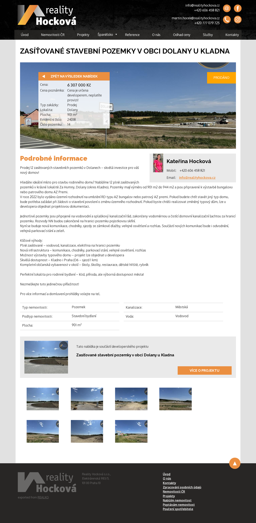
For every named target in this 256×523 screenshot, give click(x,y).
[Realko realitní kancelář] (47, 15)
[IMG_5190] (43, 431)
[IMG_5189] (175, 399)
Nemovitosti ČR (52, 35)
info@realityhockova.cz (202, 5)
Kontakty (232, 35)
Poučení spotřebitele (178, 509)
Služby (208, 35)
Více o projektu (204, 370)
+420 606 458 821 (207, 10)
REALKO (43, 497)
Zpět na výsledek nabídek (74, 76)
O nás (156, 35)
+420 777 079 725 (207, 23)
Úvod (24, 35)
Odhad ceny (181, 35)
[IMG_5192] (87, 399)
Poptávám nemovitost (179, 505)
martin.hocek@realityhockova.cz (196, 18)
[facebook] (238, 8)
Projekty (83, 35)
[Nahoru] (234, 463)
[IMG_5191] (131, 431)
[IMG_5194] (43, 399)
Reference (132, 35)
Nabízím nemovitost (177, 500)
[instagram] (238, 20)
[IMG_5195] (131, 399)
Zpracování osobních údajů (182, 487)
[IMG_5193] (87, 431)
